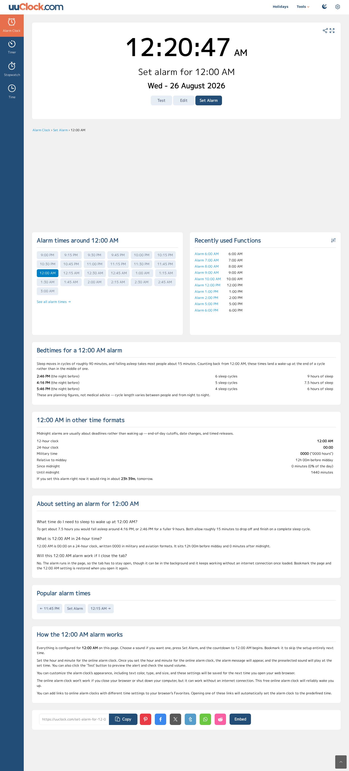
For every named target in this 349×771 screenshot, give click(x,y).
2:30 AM (141, 282)
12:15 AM (71, 273)
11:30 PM (141, 264)
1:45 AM (71, 282)
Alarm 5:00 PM (206, 304)
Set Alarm (209, 100)
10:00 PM (141, 255)
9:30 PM (94, 255)
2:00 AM (94, 282)
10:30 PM (47, 264)
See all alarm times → (54, 301)
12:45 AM (119, 273)
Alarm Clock (41, 130)
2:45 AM (165, 282)
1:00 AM (142, 273)
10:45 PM (71, 264)
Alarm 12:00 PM (207, 285)
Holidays (280, 6)
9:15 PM (71, 255)
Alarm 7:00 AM (207, 260)
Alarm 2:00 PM (206, 297)
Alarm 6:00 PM (206, 310)
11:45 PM (165, 264)
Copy (126, 719)
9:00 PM (47, 255)
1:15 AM (166, 273)
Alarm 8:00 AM (207, 266)
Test (161, 100)
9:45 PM (118, 255)
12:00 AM (48, 273)
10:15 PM (165, 255)
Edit (184, 100)
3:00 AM (47, 291)
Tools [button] (301, 6)
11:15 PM (118, 264)
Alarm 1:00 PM (206, 291)
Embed (240, 719)
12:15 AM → (101, 608)
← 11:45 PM (49, 608)
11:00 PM (94, 264)
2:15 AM (118, 282)
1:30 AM (47, 282)
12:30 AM (95, 273)
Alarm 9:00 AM (207, 272)
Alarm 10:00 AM (208, 279)
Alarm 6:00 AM (207, 253)
